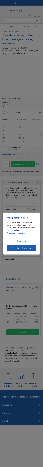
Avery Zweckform (10, 31)
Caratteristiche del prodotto (16, 182)
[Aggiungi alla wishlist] (37, 164)
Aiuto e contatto (23, 3)
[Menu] (4, 10)
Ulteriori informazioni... (16, 233)
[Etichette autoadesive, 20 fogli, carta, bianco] (22, 294)
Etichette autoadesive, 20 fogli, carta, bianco (21, 307)
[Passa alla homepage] (15, 10)
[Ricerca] (37, 19)
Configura (21, 241)
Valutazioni (9, 259)
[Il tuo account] (34, 15)
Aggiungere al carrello (23, 164)
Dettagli (22, 332)
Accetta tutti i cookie (21, 248)
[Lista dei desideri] (30, 15)
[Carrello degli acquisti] (38, 15)
